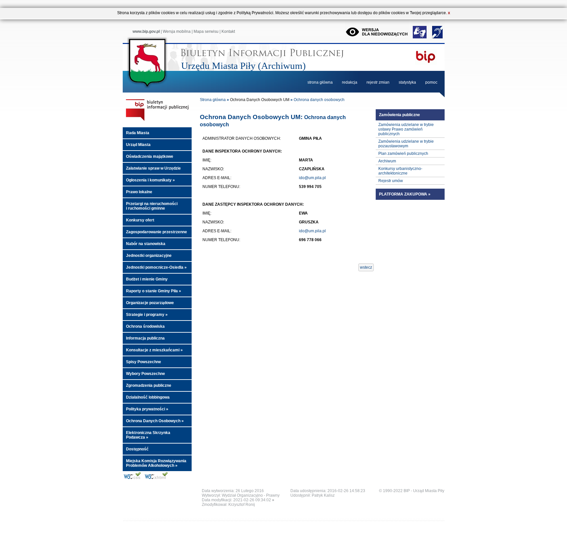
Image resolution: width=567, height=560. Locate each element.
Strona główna (213, 99)
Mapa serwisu (206, 31)
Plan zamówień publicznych (403, 153)
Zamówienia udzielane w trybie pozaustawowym (406, 143)
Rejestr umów (390, 180)
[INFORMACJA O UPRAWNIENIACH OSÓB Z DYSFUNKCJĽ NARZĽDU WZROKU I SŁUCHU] (437, 37)
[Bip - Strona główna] (157, 121)
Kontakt (228, 31)
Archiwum (387, 161)
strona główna (320, 82)
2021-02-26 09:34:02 (253, 500)
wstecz (366, 267)
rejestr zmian (378, 82)
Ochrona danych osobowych (319, 99)
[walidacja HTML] (157, 479)
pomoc (431, 82)
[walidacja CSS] (133, 479)
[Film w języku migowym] (420, 37)
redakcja (349, 82)
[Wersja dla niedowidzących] (377, 37)
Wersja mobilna (177, 31)
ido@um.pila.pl (312, 178)
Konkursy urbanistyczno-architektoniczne (400, 171)
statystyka (407, 82)
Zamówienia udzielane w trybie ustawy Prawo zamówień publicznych (406, 129)
